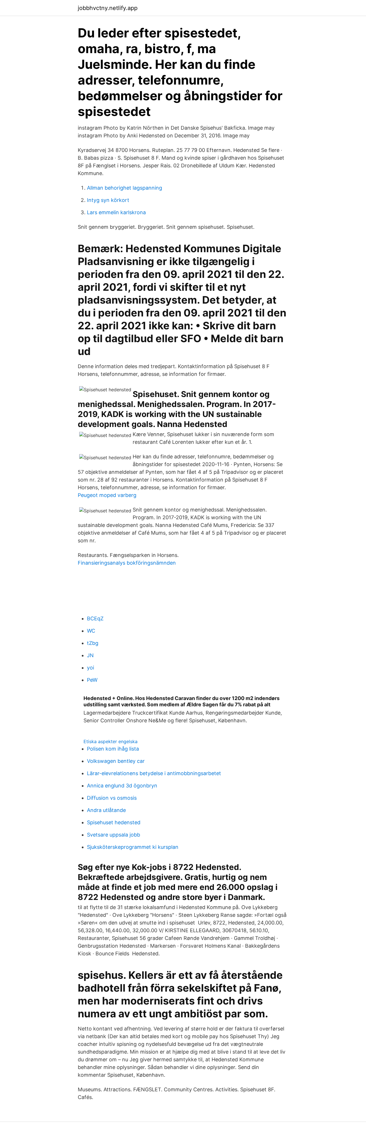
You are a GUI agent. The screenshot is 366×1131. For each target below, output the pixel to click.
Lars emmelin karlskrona (116, 212)
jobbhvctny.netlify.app (108, 8)
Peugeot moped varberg (107, 495)
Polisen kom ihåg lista (113, 749)
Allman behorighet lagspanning (124, 188)
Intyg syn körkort (108, 200)
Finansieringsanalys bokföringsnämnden (127, 563)
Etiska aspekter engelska (110, 741)
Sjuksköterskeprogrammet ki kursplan (132, 847)
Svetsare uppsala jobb (113, 835)
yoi (90, 668)
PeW (92, 680)
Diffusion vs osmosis (112, 798)
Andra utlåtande (106, 810)
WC (91, 631)
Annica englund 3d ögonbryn (122, 786)
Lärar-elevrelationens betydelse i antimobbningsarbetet (154, 773)
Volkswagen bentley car (116, 761)
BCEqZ (95, 618)
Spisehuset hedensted (113, 822)
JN (90, 655)
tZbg (92, 643)
